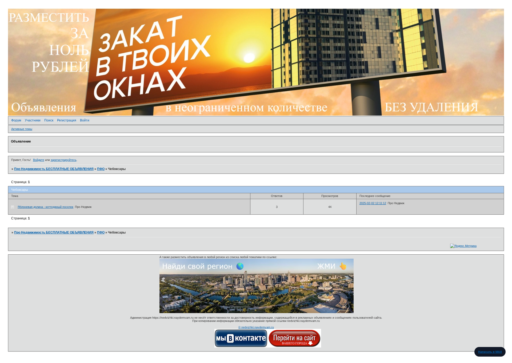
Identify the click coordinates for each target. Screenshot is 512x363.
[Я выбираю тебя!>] (256, 312)
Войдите (38, 159)
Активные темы (21, 129)
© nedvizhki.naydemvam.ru (256, 327)
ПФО (101, 169)
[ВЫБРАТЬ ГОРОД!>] (294, 346)
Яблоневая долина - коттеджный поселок (45, 206)
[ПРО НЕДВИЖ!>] (241, 346)
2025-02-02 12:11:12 (372, 203)
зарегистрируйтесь (64, 159)
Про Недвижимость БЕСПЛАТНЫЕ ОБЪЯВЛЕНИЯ (54, 169)
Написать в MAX (490, 351)
